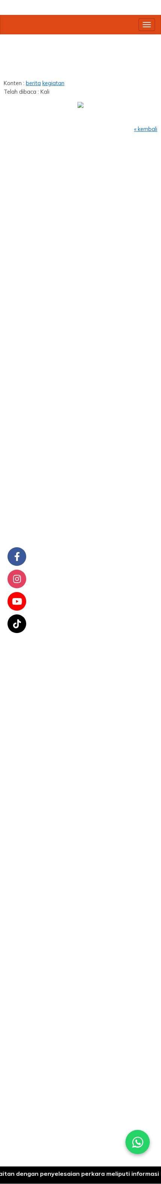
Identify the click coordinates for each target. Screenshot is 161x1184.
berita (33, 83)
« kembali (145, 129)
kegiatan (53, 83)
